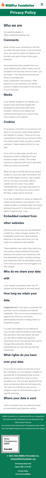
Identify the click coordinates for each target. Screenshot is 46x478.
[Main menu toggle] (42, 4)
